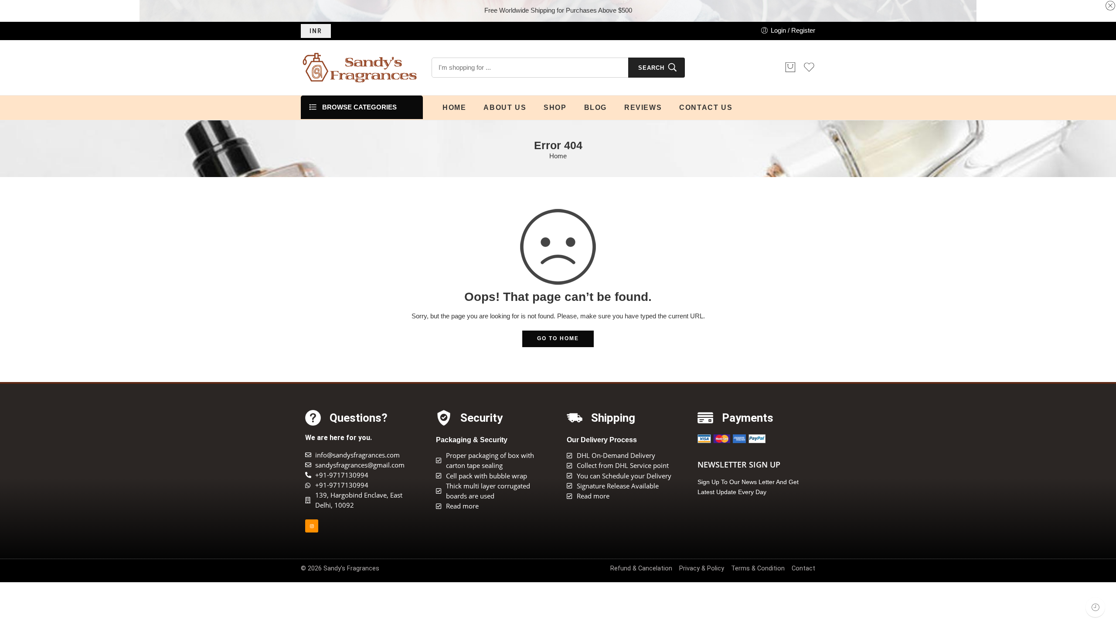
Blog (595, 107)
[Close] (1110, 6)
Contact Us (705, 107)
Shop (555, 107)
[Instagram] (311, 525)
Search (651, 68)
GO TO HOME (558, 338)
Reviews (643, 107)
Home (454, 107)
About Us (504, 107)
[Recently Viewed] (1095, 607)
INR (316, 30)
